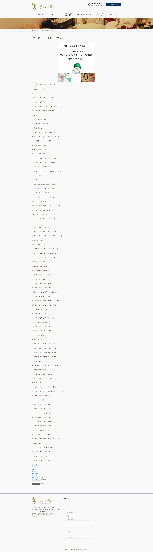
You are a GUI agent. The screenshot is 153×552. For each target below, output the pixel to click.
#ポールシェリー (37, 467)
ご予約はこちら (114, 4)
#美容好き (35, 473)
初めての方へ (67, 526)
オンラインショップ (68, 537)
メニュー (65, 504)
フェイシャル (67, 506)
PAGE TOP (148, 533)
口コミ (42, 483)
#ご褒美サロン (36, 480)
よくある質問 (67, 531)
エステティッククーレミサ (67, 522)
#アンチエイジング (37, 478)
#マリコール (35, 465)
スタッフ (66, 534)
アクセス (66, 539)
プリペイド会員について (69, 519)
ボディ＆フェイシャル (69, 512)
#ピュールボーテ (37, 469)
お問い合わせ (66, 542)
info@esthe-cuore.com (45, 513)
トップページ (66, 501)
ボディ (65, 509)
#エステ (34, 475)
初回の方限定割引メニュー (66, 515)
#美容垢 (34, 471)
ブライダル (66, 528)
